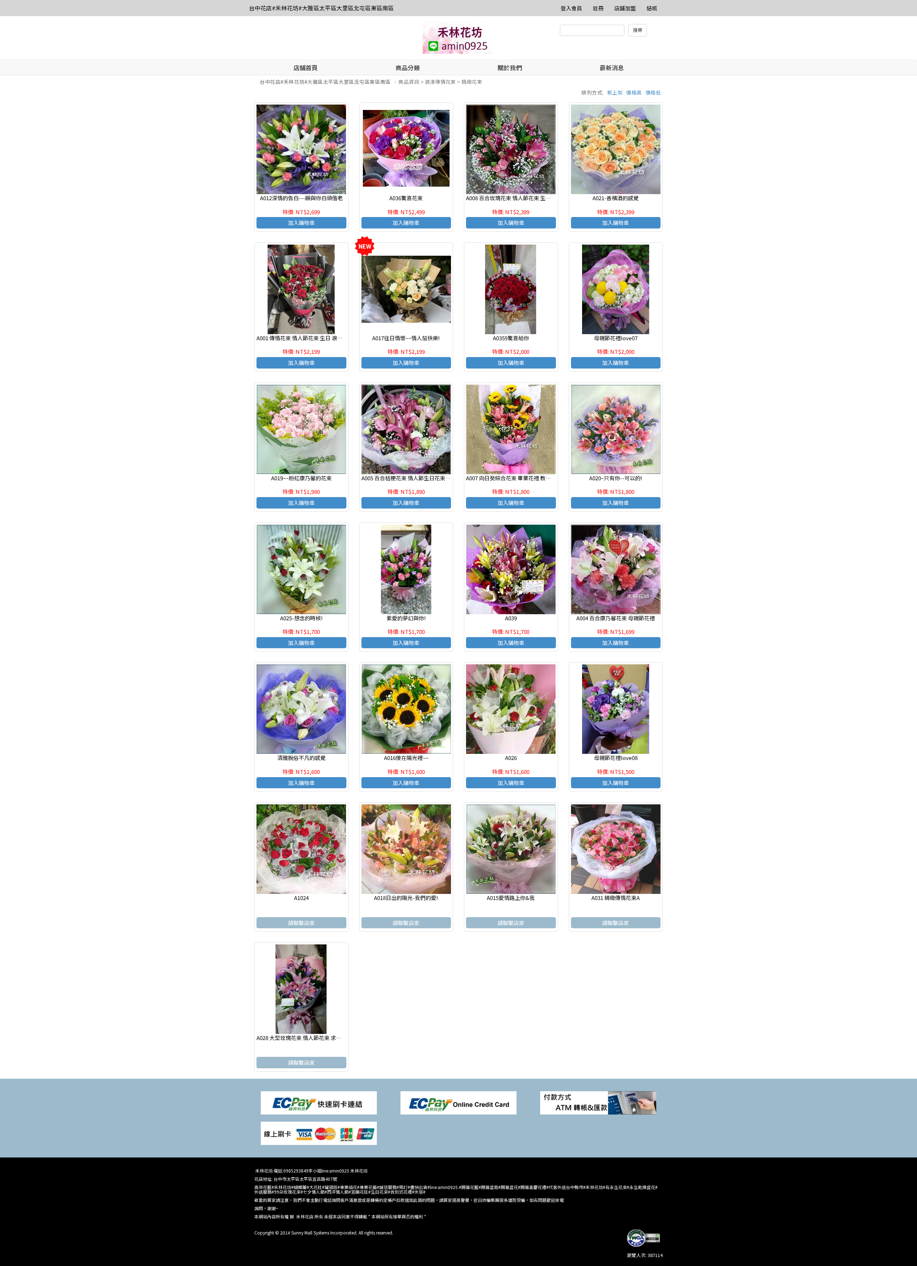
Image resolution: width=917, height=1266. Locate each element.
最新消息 (612, 67)
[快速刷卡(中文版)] (319, 1102)
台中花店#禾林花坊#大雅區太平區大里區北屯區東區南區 (321, 8)
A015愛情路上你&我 (511, 897)
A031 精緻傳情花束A (615, 897)
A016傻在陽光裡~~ (406, 757)
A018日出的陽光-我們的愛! (406, 897)
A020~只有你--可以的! (615, 478)
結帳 (652, 8)
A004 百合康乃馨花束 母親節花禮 (615, 618)
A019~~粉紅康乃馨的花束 (301, 478)
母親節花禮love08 (616, 757)
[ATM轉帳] (598, 1102)
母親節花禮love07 (616, 338)
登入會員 (571, 8)
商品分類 (407, 67)
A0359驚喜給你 (511, 338)
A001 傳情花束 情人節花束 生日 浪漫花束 (304, 338)
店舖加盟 (625, 8)
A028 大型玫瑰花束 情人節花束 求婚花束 (304, 1037)
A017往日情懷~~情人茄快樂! (406, 338)
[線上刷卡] (319, 1132)
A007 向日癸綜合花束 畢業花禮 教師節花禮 (516, 478)
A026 (511, 757)
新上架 (615, 92)
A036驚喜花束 (406, 198)
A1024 (301, 897)
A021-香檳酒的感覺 (615, 198)
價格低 (653, 92)
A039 (511, 618)
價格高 (634, 92)
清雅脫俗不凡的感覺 (301, 757)
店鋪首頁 (305, 67)
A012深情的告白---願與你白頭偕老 (301, 198)
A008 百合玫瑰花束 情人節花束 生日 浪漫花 (517, 198)
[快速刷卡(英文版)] (458, 1102)
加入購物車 (301, 222)
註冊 (598, 8)
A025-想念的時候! (301, 618)
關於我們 (510, 67)
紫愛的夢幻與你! (406, 618)
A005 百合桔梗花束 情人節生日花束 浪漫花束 (414, 478)
